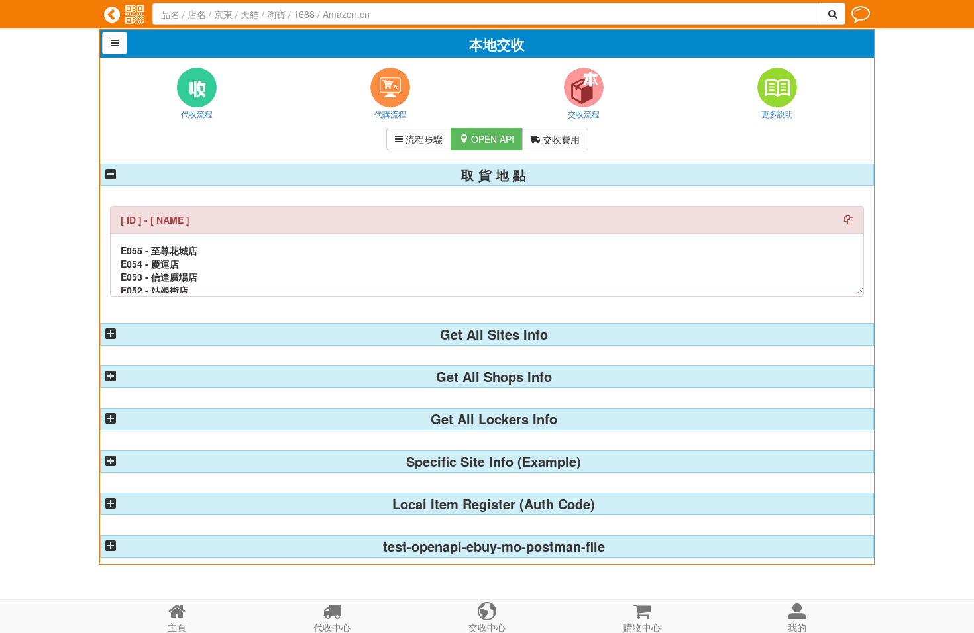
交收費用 (555, 139)
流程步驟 (419, 139)
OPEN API (486, 139)
